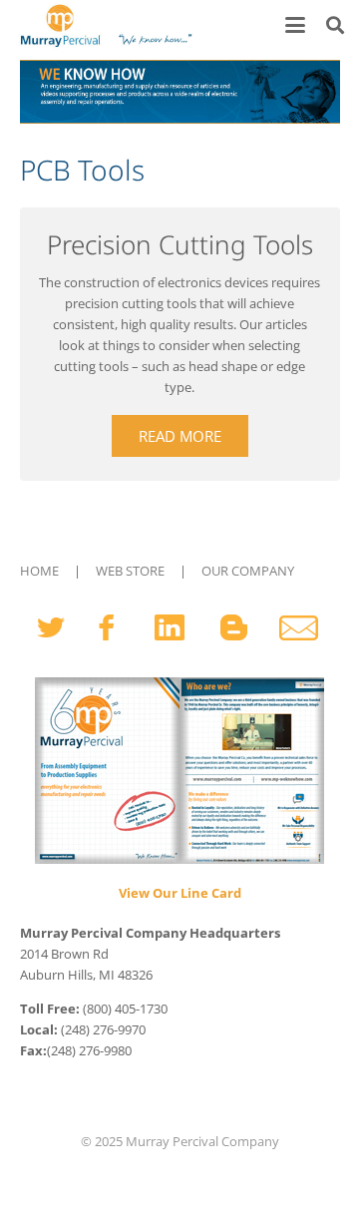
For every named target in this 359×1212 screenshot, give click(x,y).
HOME (39, 571)
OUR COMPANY (247, 571)
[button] (295, 25)
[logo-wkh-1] (104, 25)
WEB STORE (130, 571)
